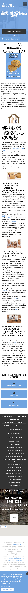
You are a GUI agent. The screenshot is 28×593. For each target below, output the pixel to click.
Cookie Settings (6, 586)
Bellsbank (6, 290)
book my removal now (14, 31)
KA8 (10, 342)
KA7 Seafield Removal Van (14, 430)
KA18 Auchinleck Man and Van (14, 426)
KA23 (17, 148)
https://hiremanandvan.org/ (15, 560)
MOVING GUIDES (14, 406)
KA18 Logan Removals (14, 433)
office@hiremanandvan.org (16, 558)
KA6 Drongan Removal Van (14, 437)
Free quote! (14, 518)
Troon (22, 148)
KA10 (9, 218)
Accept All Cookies (7, 589)
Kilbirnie (14, 221)
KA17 (14, 148)
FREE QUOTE (14, 396)
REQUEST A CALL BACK (14, 386)
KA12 (19, 298)
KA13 (15, 298)
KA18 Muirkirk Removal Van (14, 422)
